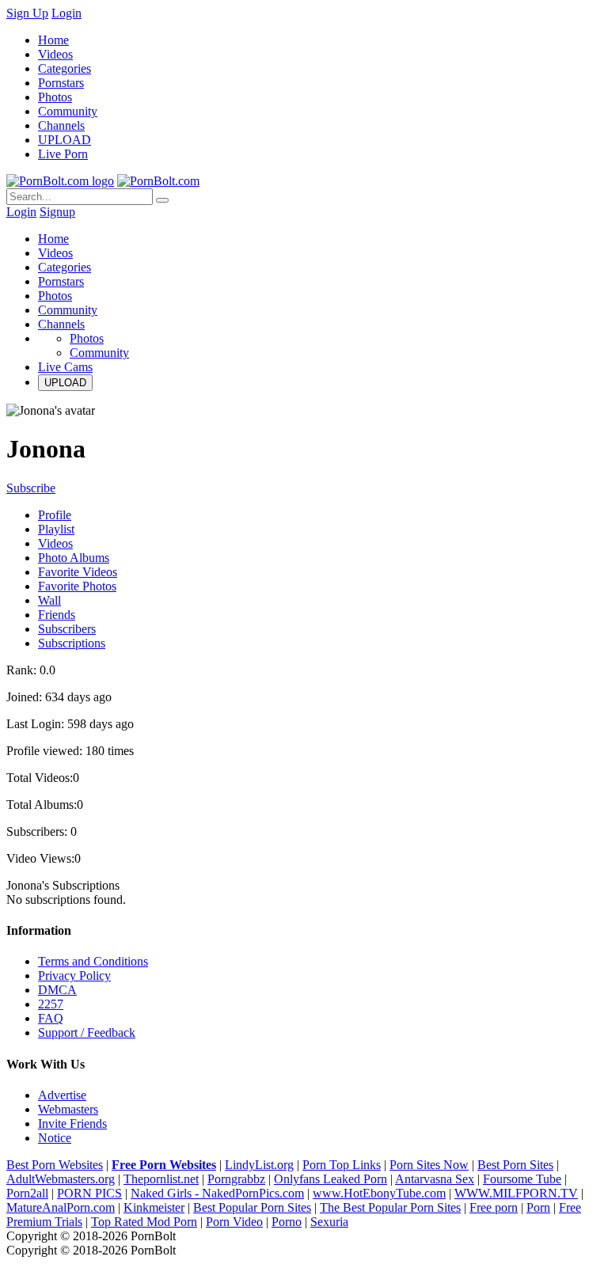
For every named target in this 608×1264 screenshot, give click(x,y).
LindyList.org (259, 1164)
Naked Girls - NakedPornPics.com (217, 1193)
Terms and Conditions (93, 961)
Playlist (56, 529)
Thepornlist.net (161, 1179)
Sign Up (27, 13)
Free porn (493, 1207)
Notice (54, 1137)
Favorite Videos (77, 572)
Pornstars (61, 82)
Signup (57, 211)
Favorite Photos (77, 586)
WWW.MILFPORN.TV (516, 1193)
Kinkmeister (154, 1207)
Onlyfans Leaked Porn (330, 1179)
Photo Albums (73, 557)
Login (66, 13)
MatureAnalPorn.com (60, 1207)
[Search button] (162, 200)
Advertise (62, 1095)
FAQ (50, 1018)
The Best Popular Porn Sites (390, 1207)
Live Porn (63, 154)
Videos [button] (55, 253)
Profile (54, 515)
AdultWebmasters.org (60, 1179)
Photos (55, 97)
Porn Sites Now (429, 1164)
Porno (287, 1221)
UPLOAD (64, 139)
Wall (49, 600)
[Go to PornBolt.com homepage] (60, 181)
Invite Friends (72, 1123)
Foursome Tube (522, 1179)
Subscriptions (71, 643)
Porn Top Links (341, 1164)
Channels (61, 125)
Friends (56, 614)
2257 (50, 1004)
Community (67, 111)
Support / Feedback (86, 1032)
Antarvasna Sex (434, 1179)
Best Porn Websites (54, 1164)
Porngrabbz (236, 1179)
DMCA (57, 989)
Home (53, 40)
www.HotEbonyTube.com (379, 1193)
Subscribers (67, 629)
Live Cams (65, 367)
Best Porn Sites (515, 1164)
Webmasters (68, 1109)
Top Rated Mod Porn (144, 1221)
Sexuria (329, 1221)
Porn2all (27, 1193)
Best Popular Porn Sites (252, 1207)
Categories (64, 68)
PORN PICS (89, 1193)
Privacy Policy (74, 975)
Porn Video (234, 1221)
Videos (55, 54)
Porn (538, 1207)
